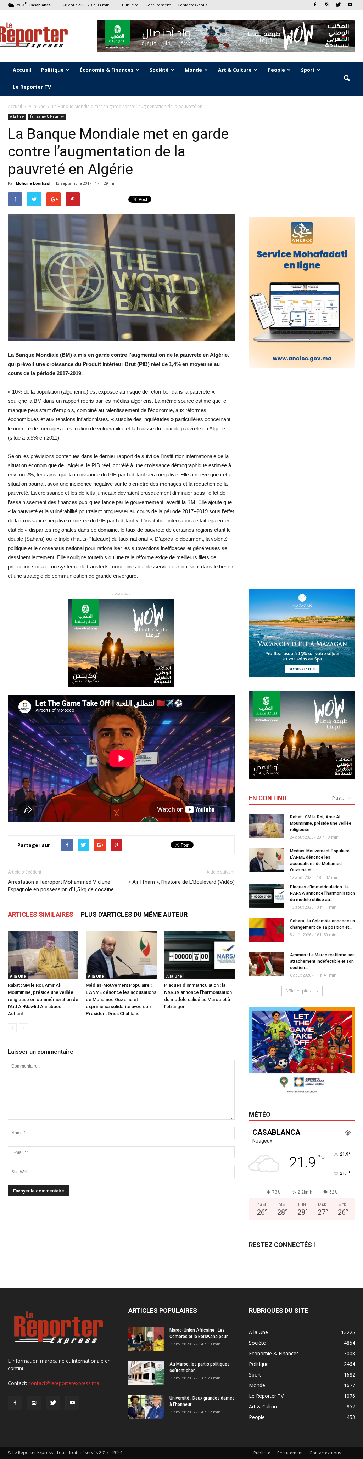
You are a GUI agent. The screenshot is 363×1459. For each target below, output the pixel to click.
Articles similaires (40, 914)
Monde (193, 70)
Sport (308, 70)
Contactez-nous (192, 4)
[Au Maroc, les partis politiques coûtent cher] (146, 1373)
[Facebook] (314, 5)
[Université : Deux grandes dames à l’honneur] (146, 1407)
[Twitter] (338, 5)
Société (159, 70)
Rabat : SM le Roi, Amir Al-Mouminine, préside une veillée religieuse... (320, 823)
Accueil (22, 70)
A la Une (17, 116)
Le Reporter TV (32, 87)
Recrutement (158, 4)
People (276, 70)
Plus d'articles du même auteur (134, 914)
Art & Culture (235, 70)
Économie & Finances (107, 70)
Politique (52, 70)
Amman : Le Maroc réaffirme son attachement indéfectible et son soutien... (322, 961)
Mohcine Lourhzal (33, 183)
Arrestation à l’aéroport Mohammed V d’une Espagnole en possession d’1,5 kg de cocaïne (61, 886)
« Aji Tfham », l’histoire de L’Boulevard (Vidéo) (181, 882)
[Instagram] (326, 5)
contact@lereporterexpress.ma (63, 1383)
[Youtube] (350, 5)
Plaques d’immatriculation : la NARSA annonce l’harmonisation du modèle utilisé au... (322, 893)
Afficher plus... (299, 991)
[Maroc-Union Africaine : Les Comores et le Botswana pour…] (146, 1339)
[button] (346, 78)
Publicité (130, 4)
